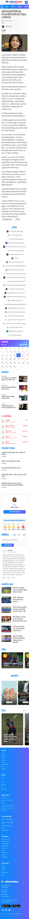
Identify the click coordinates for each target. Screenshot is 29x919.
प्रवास (3, 766)
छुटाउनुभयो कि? (4, 376)
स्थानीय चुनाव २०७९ (5, 852)
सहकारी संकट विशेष (5, 839)
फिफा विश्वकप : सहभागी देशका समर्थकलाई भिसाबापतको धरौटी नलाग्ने (20, 619)
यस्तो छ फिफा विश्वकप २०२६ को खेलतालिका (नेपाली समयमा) (19, 629)
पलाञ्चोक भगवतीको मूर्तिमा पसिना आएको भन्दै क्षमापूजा (13, 454)
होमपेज (7, 7)
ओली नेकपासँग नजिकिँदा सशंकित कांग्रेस (8, 398)
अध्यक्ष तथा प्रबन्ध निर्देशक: (6, 885)
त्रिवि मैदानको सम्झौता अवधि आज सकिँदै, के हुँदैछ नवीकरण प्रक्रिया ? (20, 590)
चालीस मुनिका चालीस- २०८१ (7, 825)
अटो (2, 786)
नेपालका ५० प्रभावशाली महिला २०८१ (7, 820)
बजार (3, 778)
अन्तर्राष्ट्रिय (3, 769)
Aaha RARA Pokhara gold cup (8, 805)
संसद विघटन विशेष (5, 843)
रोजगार (3, 782)
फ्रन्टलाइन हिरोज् (5, 830)
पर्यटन (3, 780)
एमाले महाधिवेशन (5, 857)
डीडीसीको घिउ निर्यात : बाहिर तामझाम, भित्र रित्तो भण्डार (14, 476)
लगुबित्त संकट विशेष (5, 841)
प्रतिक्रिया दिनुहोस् (8, 545)
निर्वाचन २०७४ (4, 848)
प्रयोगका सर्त (4, 868)
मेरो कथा (3, 828)
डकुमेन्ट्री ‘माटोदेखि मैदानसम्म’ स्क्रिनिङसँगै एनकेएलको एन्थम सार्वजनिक (19, 639)
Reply (4, 578)
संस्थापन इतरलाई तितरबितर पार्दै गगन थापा (9, 388)
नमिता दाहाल (8, 26)
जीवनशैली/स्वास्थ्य (5, 764)
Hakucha (10, 550)
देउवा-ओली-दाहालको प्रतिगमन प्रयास (11, 468)
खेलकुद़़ (3, 762)
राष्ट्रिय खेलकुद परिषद (7, 219)
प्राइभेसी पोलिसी (4, 872)
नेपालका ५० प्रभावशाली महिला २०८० (7, 823)
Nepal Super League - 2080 (8, 808)
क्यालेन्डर (4, 342)
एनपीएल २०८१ (4, 798)
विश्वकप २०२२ (4, 810)
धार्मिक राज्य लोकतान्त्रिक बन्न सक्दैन (11, 461)
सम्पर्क (3, 875)
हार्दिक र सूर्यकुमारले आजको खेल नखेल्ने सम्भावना (18, 599)
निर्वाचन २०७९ (4, 855)
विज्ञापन (3, 870)
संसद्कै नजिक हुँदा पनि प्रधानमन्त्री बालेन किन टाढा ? (9, 407)
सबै (24, 711)
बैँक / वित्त (3, 784)
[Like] (8, 578)
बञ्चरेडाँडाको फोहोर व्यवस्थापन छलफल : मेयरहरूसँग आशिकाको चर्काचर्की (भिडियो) (12, 484)
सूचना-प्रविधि (4, 789)
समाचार (13, 7)
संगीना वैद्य (18, 219)
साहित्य (3, 757)
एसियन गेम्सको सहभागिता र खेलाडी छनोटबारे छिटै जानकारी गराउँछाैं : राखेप (20, 609)
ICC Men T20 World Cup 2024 (7, 801)
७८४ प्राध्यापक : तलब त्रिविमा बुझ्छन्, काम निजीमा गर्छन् (9, 379)
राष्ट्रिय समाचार (4, 395)
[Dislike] (13, 578)
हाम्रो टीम (3, 866)
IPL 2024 (3, 803)
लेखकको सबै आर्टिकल (14, 512)
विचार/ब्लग (4, 755)
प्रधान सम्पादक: (4, 889)
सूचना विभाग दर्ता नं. (5, 894)
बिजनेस (20, 7)
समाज (3, 753)
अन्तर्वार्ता (3, 760)
